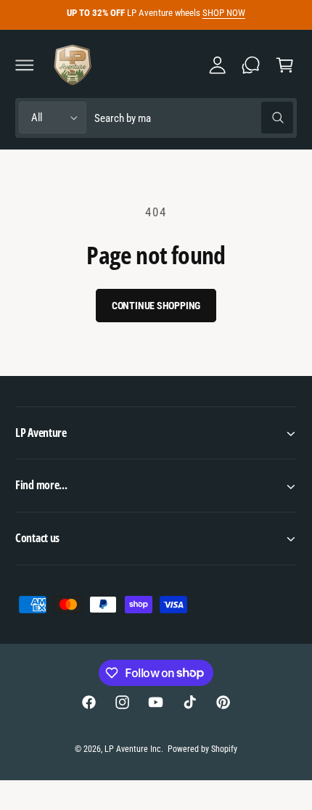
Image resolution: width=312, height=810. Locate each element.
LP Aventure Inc (132, 749)
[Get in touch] (251, 64)
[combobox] (193, 118)
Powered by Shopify (202, 749)
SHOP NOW (223, 12)
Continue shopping (156, 305)
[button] (24, 64)
